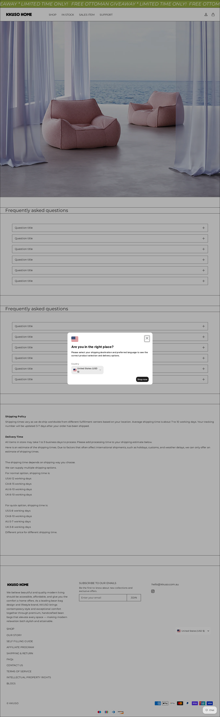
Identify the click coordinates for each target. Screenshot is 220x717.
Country (75, 364)
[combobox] (85, 370)
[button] (147, 339)
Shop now (142, 379)
